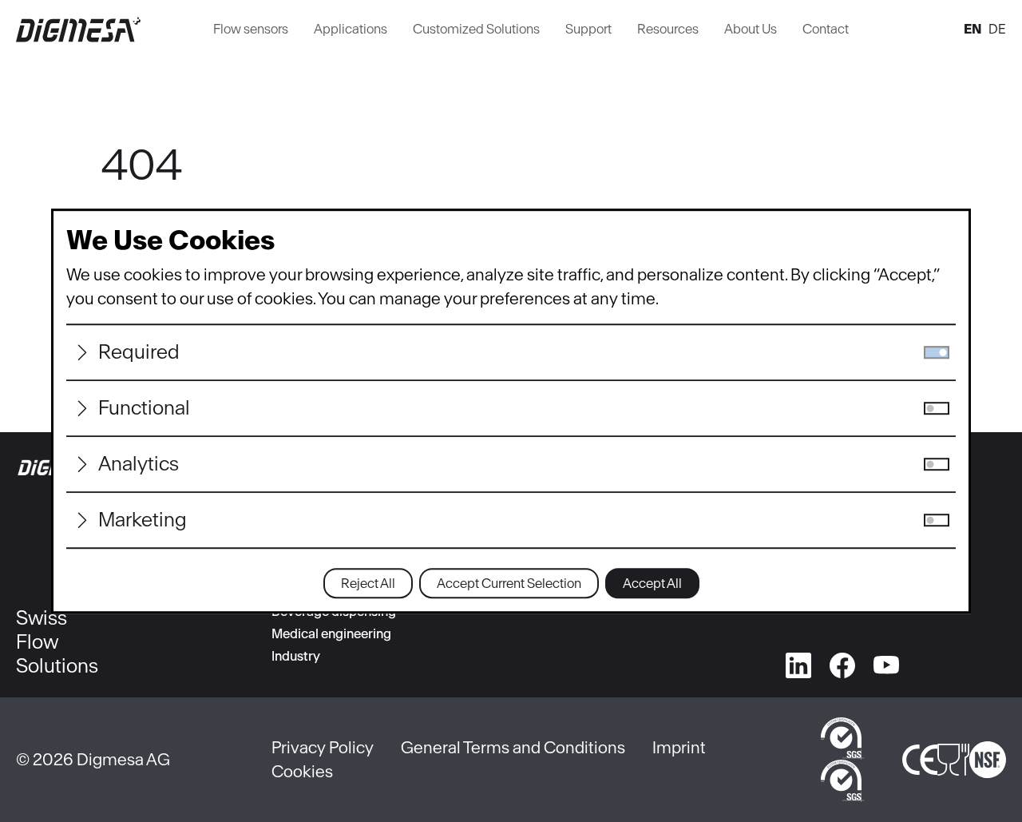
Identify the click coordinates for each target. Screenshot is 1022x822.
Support (588, 29)
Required (139, 352)
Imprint (679, 747)
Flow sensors (250, 29)
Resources (668, 29)
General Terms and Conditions (513, 747)
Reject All (368, 583)
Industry (295, 656)
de (997, 29)
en (973, 29)
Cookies (302, 771)
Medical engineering (331, 633)
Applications (350, 29)
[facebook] (842, 662)
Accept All (652, 583)
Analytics (138, 463)
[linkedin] (798, 662)
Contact (825, 29)
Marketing (142, 519)
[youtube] (886, 662)
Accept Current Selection (509, 583)
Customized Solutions (476, 29)
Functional (144, 407)
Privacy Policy (322, 747)
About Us (750, 29)
